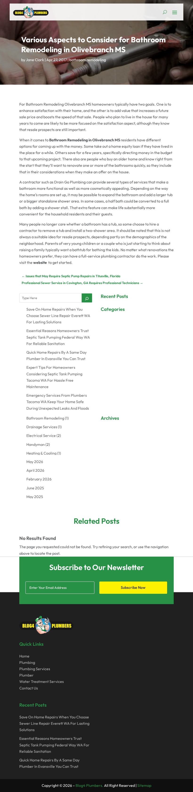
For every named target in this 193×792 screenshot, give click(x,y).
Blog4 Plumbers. (89, 785)
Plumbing (27, 662)
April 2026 (35, 470)
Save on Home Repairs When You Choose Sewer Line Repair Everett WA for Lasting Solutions (58, 315)
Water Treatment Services (41, 681)
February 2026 (39, 479)
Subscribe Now (133, 587)
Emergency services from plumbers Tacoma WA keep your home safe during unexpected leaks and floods (57, 401)
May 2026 (34, 461)
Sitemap (144, 785)
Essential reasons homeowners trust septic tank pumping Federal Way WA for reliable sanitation (58, 337)
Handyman (35, 444)
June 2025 (35, 488)
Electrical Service (41, 435)
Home (24, 656)
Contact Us (28, 688)
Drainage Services (41, 426)
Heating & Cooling (41, 453)
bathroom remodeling (87, 59)
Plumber (26, 675)
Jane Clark (35, 59)
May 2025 (34, 496)
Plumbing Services (34, 668)
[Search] (86, 298)
